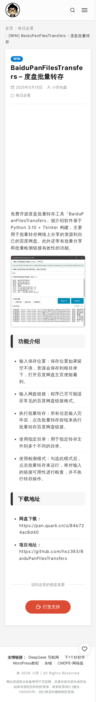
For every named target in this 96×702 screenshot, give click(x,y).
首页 (9, 28)
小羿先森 (59, 87)
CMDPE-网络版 (70, 663)
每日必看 (26, 28)
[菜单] (85, 9)
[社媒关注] (84, 649)
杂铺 (48, 663)
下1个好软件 (75, 657)
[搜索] (72, 10)
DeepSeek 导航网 (44, 657)
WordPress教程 (26, 663)
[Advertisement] (48, 157)
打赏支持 (51, 606)
